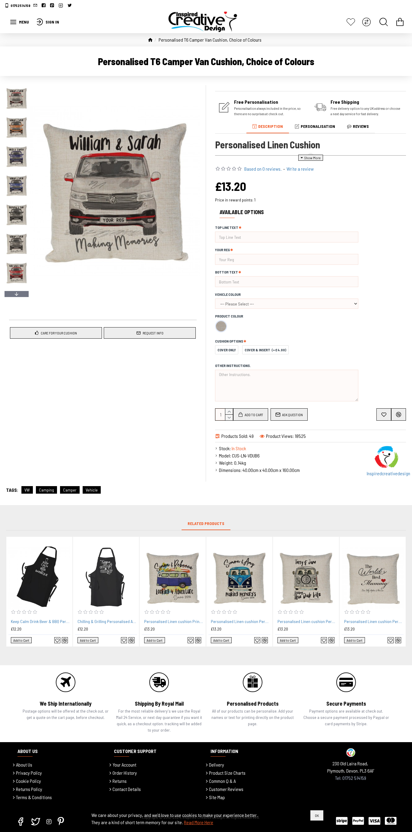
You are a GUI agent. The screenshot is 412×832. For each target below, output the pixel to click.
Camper (70, 489)
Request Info (153, 333)
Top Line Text (226, 227)
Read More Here (198, 822)
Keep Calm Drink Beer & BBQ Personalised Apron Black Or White (40, 621)
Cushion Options (229, 341)
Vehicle (92, 489)
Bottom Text (226, 272)
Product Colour (229, 316)
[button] (17, 87)
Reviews (361, 126)
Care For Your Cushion (59, 333)
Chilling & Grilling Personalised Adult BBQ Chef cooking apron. (107, 621)
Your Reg (222, 250)
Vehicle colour (228, 294)
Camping (46, 489)
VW (27, 489)
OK (317, 815)
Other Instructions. (233, 365)
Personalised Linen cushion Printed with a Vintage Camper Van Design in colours (174, 621)
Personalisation (318, 126)
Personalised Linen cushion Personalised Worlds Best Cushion (374, 621)
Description (270, 126)
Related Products (206, 523)
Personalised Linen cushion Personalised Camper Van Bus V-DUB (240, 621)
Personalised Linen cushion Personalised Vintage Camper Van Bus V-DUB (307, 621)
